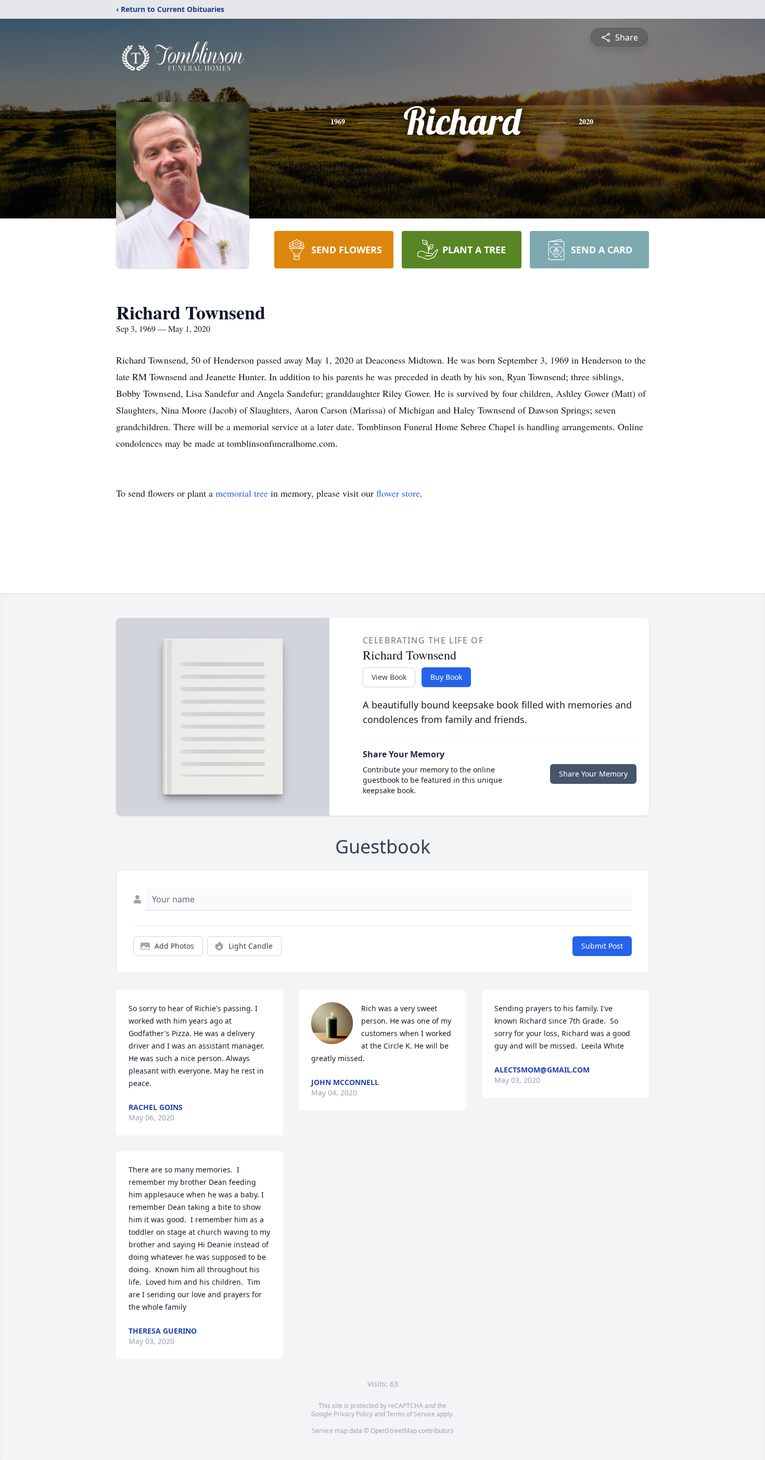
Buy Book (446, 677)
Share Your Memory (593, 774)
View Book (389, 677)
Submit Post (602, 946)
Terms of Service (411, 1414)
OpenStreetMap (394, 1430)
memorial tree (241, 493)
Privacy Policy (353, 1414)
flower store (398, 493)
